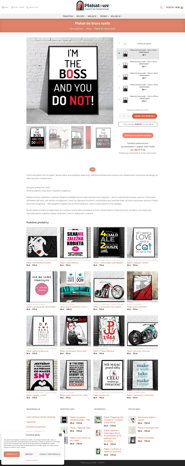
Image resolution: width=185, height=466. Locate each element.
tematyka (68, 16)
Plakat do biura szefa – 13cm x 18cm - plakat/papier (144, 51)
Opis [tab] (92, 169)
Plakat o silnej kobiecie (69, 263)
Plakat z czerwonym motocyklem (107, 307)
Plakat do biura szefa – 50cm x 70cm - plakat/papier (144, 86)
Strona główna (76, 28)
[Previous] (31, 80)
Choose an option (144, 44)
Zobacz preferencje (50, 454)
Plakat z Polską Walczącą (103, 351)
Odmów (29, 454)
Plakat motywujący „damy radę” (73, 351)
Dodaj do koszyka (145, 116)
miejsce (92, 16)
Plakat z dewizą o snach (36, 395)
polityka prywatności (31, 460)
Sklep (88, 28)
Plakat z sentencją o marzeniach (140, 395)
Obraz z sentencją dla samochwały (41, 307)
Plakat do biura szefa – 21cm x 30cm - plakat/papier (144, 63)
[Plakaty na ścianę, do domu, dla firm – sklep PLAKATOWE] (92, 7)
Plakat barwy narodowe (137, 307)
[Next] (108, 80)
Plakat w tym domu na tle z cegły (74, 395)
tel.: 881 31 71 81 (137, 150)
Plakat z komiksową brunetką (38, 263)
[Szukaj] (161, 7)
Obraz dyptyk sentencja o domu (73, 307)
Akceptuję (11, 454)
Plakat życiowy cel (100, 395)
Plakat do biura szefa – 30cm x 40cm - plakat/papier (144, 74)
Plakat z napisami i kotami (137, 263)
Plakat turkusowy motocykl (138, 351)
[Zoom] (29, 121)
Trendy (103, 16)
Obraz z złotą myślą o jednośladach (108, 263)
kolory (80, 16)
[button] (60, 435)
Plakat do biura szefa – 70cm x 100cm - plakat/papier (144, 97)
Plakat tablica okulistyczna (37, 351)
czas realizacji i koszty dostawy (40, 417)
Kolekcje (116, 16)
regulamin (31, 422)
